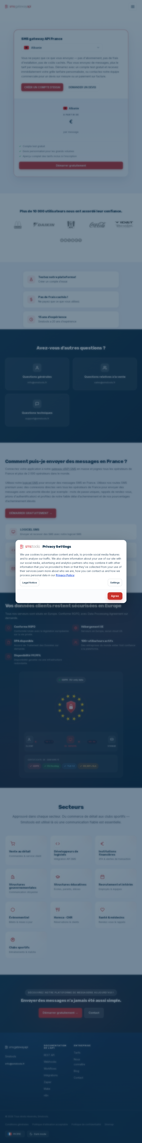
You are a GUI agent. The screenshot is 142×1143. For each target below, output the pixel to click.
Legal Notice (29, 582)
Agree (115, 595)
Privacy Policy (65, 575)
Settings (115, 582)
